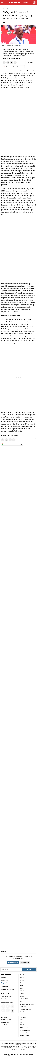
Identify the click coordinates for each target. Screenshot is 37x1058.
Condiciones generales (11, 1055)
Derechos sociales (25, 1012)
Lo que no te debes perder (27, 1004)
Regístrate (4, 983)
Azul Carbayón (5, 1025)
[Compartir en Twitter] (15, 62)
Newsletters (4, 980)
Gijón (21, 983)
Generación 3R (24, 1027)
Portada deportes (6, 1019)
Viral (21, 1001)
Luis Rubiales (10, 73)
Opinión (22, 993)
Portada (22, 975)
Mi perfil (3, 977)
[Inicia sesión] (34, 2)
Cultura (22, 996)
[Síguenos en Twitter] (8, 1006)
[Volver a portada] (18, 2)
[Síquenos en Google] (12, 1011)
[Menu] (2, 2)
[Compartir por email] (7, 62)
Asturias (22, 977)
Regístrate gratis (13, 962)
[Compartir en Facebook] (11, 62)
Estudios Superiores (25, 1009)
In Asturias (23, 1019)
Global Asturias (24, 998)
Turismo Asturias (24, 1032)
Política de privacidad (16, 1054)
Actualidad (23, 990)
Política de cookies (28, 1054)
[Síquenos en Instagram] (12, 1006)
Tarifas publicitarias (6, 996)
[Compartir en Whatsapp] (4, 62)
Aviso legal (7, 1054)
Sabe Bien (23, 1025)
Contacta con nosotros (7, 989)
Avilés (21, 985)
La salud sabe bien (25, 1030)
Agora (21, 1022)
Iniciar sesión (25, 962)
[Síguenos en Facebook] (3, 1006)
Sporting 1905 (5, 1022)
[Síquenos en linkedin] (3, 1010)
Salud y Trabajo (24, 1035)
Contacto (3, 999)
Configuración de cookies (25, 1055)
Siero (21, 988)
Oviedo (22, 980)
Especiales (23, 1006)
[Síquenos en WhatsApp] (8, 1010)
